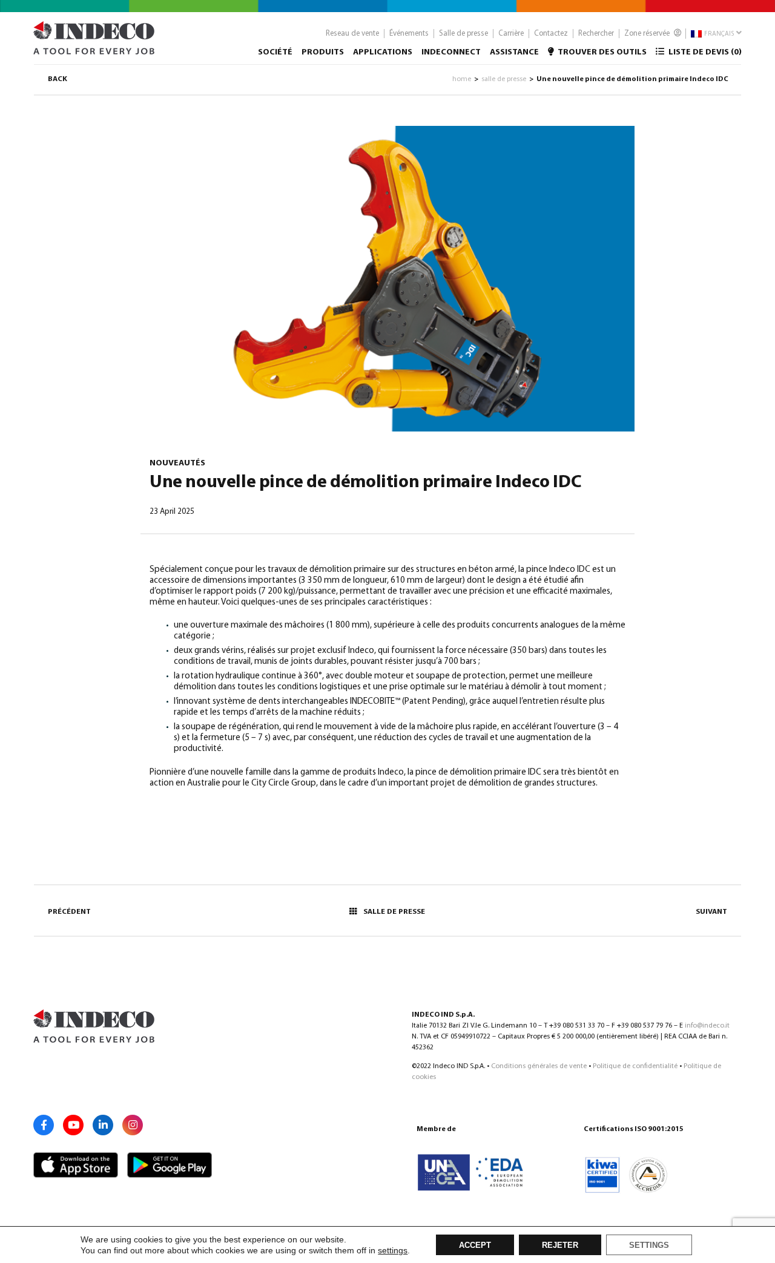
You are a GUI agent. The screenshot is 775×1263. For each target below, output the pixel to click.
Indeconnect (451, 52)
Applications (382, 52)
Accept (475, 1245)
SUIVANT (711, 912)
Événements (409, 34)
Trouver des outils (601, 52)
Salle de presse (463, 34)
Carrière (511, 34)
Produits (323, 52)
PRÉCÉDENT (69, 912)
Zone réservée (647, 34)
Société (275, 52)
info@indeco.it (707, 1025)
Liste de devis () (704, 52)
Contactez (551, 34)
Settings (649, 1245)
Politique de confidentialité (635, 1066)
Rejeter (560, 1245)
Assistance (514, 52)
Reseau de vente (352, 34)
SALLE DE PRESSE (394, 912)
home (461, 79)
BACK (57, 79)
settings (392, 1250)
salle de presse (503, 79)
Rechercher (596, 34)
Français (718, 34)
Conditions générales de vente (539, 1066)
